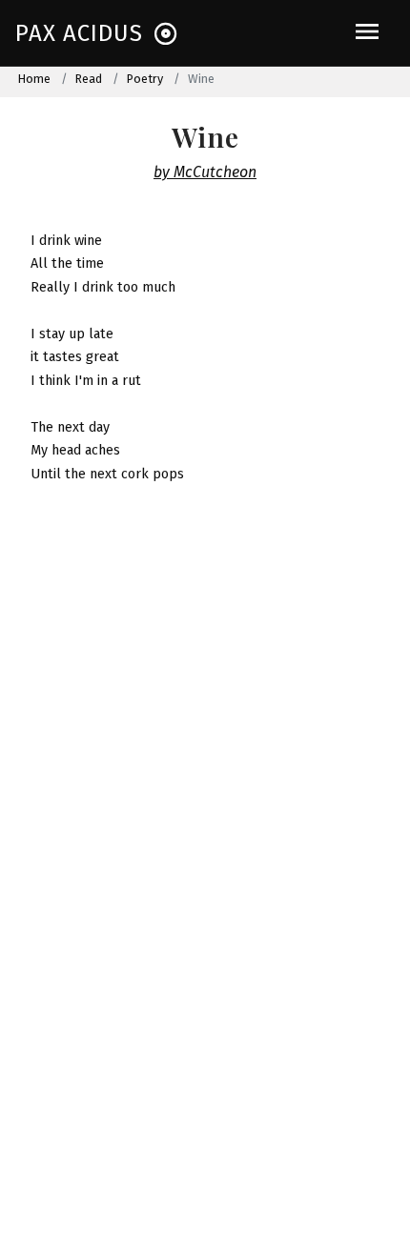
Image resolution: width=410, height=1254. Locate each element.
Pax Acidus (79, 33)
